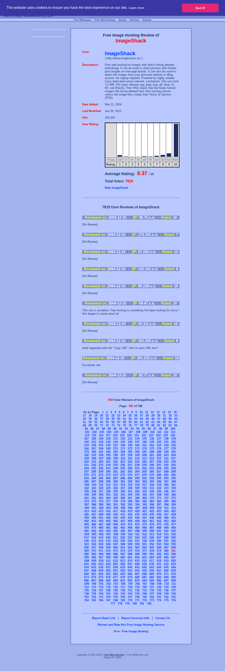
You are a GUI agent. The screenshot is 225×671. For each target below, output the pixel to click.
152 (173, 442)
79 (147, 425)
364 (108, 498)
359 (166, 494)
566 (159, 547)
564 (144, 547)
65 (164, 422)
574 (122, 550)
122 (144, 435)
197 (122, 455)
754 (108, 597)
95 (143, 428)
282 (173, 475)
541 (166, 541)
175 (151, 448)
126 (173, 435)
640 (130, 567)
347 (173, 491)
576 (137, 550)
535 (122, 541)
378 (115, 501)
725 (86, 590)
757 (130, 597)
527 (159, 537)
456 (115, 521)
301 (122, 481)
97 (154, 428)
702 (108, 583)
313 (115, 484)
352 (115, 494)
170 (115, 448)
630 (151, 564)
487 (151, 527)
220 (101, 461)
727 (101, 590)
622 (93, 564)
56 (112, 422)
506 (101, 534)
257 (86, 471)
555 (173, 544)
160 (137, 445)
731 (130, 590)
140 (86, 442)
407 (137, 508)
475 (159, 524)
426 (86, 514)
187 (144, 451)
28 (147, 415)
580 (166, 550)
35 (90, 418)
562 (130, 547)
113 (173, 432)
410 (159, 508)
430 (115, 514)
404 (115, 508)
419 (130, 511)
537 (137, 541)
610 (101, 560)
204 (173, 455)
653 (130, 570)
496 (122, 531)
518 (93, 537)
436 (159, 514)
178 (173, 448)
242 (166, 465)
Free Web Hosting (105, 19)
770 (130, 600)
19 (95, 415)
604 (151, 557)
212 (137, 458)
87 (97, 428)
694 (144, 580)
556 (86, 547)
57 (118, 422)
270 (86, 475)
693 (137, 580)
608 (86, 560)
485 (137, 527)
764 (86, 600)
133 (130, 438)
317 (144, 484)
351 (108, 494)
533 (108, 541)
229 (166, 461)
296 (86, 481)
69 (90, 425)
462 (159, 521)
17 (84, 415)
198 (130, 455)
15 (169, 412)
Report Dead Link (103, 618)
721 (151, 587)
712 (86, 587)
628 (137, 564)
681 (144, 577)
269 (173, 471)
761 (159, 597)
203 (166, 455)
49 (170, 418)
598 (108, 557)
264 (137, 471)
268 (166, 471)
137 (159, 438)
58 (124, 422)
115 (94, 435)
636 (101, 567)
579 (159, 550)
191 (173, 451)
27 (141, 415)
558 (101, 547)
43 (135, 418)
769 (122, 600)
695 (151, 580)
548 (122, 544)
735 (159, 590)
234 (108, 465)
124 (158, 435)
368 (137, 498)
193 (93, 455)
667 (137, 574)
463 (166, 521)
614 (130, 560)
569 (86, 550)
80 (152, 425)
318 (151, 484)
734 (151, 590)
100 (173, 428)
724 (173, 587)
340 (122, 491)
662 (101, 574)
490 (173, 527)
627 (130, 564)
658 (166, 570)
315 (130, 484)
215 (159, 458)
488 (159, 527)
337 (101, 491)
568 (173, 547)
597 (101, 557)
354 (130, 494)
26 (135, 415)
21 (107, 415)
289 (130, 478)
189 (159, 451)
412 (173, 508)
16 (175, 412)
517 (86, 537)
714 (101, 587)
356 (144, 494)
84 (175, 425)
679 (130, 577)
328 (130, 488)
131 (115, 438)
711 (173, 583)
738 (86, 593)
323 (93, 488)
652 (122, 570)
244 (86, 468)
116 (101, 435)
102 (94, 432)
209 (115, 458)
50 (175, 418)
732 (137, 590)
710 (166, 583)
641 (137, 567)
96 (149, 428)
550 (137, 544)
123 (151, 435)
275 (122, 475)
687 (93, 580)
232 (93, 465)
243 (173, 465)
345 (159, 491)
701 (101, 583)
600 (122, 557)
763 (173, 597)
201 (151, 455)
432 (130, 514)
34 (84, 418)
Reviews (134, 19)
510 (130, 534)
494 (108, 531)
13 (158, 412)
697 (166, 580)
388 (93, 504)
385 (166, 501)
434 (144, 514)
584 (101, 554)
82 (164, 425)
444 (122, 517)
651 (115, 570)
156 (108, 445)
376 (101, 501)
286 (108, 478)
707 (144, 583)
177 (166, 448)
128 (93, 438)
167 (93, 448)
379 (122, 501)
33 (175, 415)
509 (123, 534)
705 (130, 583)
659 (173, 570)
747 (151, 593)
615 (137, 560)
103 (101, 432)
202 (159, 455)
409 (152, 508)
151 (166, 442)
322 (86, 488)
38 (107, 418)
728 (108, 590)
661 (93, 574)
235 (115, 465)
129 (101, 438)
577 (144, 550)
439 (86, 517)
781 (142, 603)
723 (166, 587)
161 (144, 445)
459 (137, 521)
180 (93, 451)
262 (122, 471)
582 (86, 554)
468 (108, 524)
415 (101, 511)
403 (108, 508)
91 (120, 428)
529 (173, 537)
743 (122, 593)
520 (108, 537)
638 (115, 567)
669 (151, 574)
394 (137, 504)
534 (115, 541)
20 (101, 415)
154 (93, 445)
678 (122, 577)
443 (115, 517)
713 (93, 587)
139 (173, 438)
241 (159, 465)
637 (108, 567)
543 (86, 544)
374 (86, 501)
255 (166, 468)
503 (173, 531)
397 (159, 504)
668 (144, 574)
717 (122, 587)
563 (137, 547)
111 (159, 432)
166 (86, 448)
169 (108, 448)
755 (115, 597)
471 (130, 524)
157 (115, 445)
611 (108, 560)
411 (166, 508)
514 (159, 534)
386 (173, 501)
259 (101, 471)
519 (101, 537)
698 (173, 580)
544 (93, 544)
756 (122, 597)
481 (108, 527)
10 (141, 412)
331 (151, 488)
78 (141, 425)
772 (144, 600)
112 (166, 432)
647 (86, 570)
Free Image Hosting (135, 631)
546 (108, 544)
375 (93, 501)
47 (158, 418)
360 (173, 494)
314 (122, 484)
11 (146, 412)
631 (159, 564)
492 (93, 531)
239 (144, 465)
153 (86, 445)
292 (151, 478)
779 (127, 603)
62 (147, 422)
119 (122, 435)
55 (107, 422)
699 (86, 583)
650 (108, 570)
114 (87, 435)
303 (137, 481)
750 (173, 593)
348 (86, 494)
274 (115, 475)
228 (159, 461)
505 (94, 534)
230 (173, 461)
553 (159, 544)
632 (166, 564)
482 (115, 527)
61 (141, 422)
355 (137, 494)
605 (159, 557)
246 (101, 468)
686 (86, 580)
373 (173, 498)
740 (101, 593)
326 (115, 488)
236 (122, 465)
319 (159, 484)
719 (137, 587)
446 (137, 517)
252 (144, 468)
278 (144, 475)
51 (84, 422)
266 (151, 471)
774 (159, 600)
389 (101, 504)
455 (108, 521)
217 (173, 458)
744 (130, 593)
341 (130, 491)
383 (151, 501)
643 (151, 567)
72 (107, 425)
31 (164, 415)
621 (86, 564)
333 (166, 488)
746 (144, 593)
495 (115, 531)
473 (144, 524)
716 (115, 587)
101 (87, 432)
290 (137, 478)
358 (159, 494)
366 (122, 498)
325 (108, 488)
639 (122, 567)
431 (122, 514)
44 (141, 418)
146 (130, 442)
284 (93, 478)
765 (93, 600)
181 (101, 451)
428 (101, 514)
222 (115, 461)
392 (122, 504)
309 (86, 484)
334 (173, 488)
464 (173, 521)
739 (93, 593)
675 (101, 577)
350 (101, 494)
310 (94, 484)
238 (137, 465)
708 (152, 583)
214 (151, 458)
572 (108, 550)
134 (137, 438)
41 (124, 418)
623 (101, 564)
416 (108, 511)
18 (90, 415)
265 (144, 471)
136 (151, 438)
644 (159, 567)
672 (173, 574)
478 (86, 527)
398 (166, 504)
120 (129, 435)
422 (151, 511)
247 (108, 468)
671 (166, 574)
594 (173, 554)
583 (93, 554)
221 (108, 461)
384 (159, 501)
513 (151, 534)
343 (144, 491)
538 (144, 541)
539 (151, 541)
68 (84, 425)
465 (86, 524)
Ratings (147, 19)
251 (137, 468)
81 (158, 425)
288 (122, 478)
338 (108, 491)
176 (159, 448)
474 (151, 524)
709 (159, 583)
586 (115, 554)
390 (108, 504)
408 (144, 508)
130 (108, 438)
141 (93, 442)
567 (166, 547)
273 (108, 475)
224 (130, 461)
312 (108, 484)
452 (86, 521)
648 (93, 570)
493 (101, 531)
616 (144, 560)
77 (135, 425)
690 (115, 580)
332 (159, 488)
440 (93, 517)
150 (159, 442)
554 (166, 544)
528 (166, 537)
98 (160, 428)
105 (116, 432)
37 (101, 418)
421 (144, 511)
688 (101, 580)
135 (144, 438)
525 (144, 537)
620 (173, 560)
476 (166, 524)
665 (122, 574)
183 (115, 451)
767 (108, 600)
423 (159, 511)
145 (122, 442)
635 (93, 567)
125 (165, 435)
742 (115, 593)
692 (130, 580)
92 (126, 428)
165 (173, 445)
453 (93, 521)
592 (159, 554)
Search (122, 19)
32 (170, 415)
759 (144, 597)
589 (137, 554)
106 (123, 432)
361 (86, 498)
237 (130, 465)
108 (138, 432)
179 (86, 451)
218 (86, 461)
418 (122, 511)
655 (144, 570)
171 (122, 448)
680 (137, 577)
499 (144, 531)
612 (115, 560)
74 (118, 425)
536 (130, 541)
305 (151, 481)
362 (93, 498)
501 (159, 531)
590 (144, 554)
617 (151, 560)
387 (86, 504)
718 (130, 587)
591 (151, 554)
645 (166, 567)
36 (95, 418)
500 (151, 531)
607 (173, 557)
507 (108, 534)
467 (101, 524)
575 (130, 550)
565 (151, 547)
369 (144, 498)
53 (95, 422)
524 (137, 537)
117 (108, 435)
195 (108, 455)
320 (166, 484)
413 (86, 511)
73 (112, 425)
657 (159, 570)
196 (115, 455)
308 (173, 481)
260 (108, 471)
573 (115, 550)
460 (144, 521)
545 (101, 544)
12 (152, 412)
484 (130, 527)
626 (122, 564)
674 (93, 577)
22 (112, 415)
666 (130, 574)
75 (124, 425)
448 (151, 517)
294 (166, 478)
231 (86, 465)
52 (90, 422)
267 (159, 471)
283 (86, 478)
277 (137, 475)
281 (166, 475)
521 (115, 537)
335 (86, 491)
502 (166, 531)
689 (108, 580)
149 (151, 442)
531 (93, 541)
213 (144, 458)
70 (95, 425)
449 (159, 517)
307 (166, 481)
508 (115, 534)
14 (163, 412)
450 (166, 517)
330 (144, 488)
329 (137, 488)
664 (115, 574)
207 (101, 458)
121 (136, 435)
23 (118, 415)
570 (93, 550)
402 (101, 508)
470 (122, 524)
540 (159, 541)
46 (152, 418)
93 (132, 428)
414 (93, 511)
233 (101, 465)
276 (130, 475)
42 (130, 418)
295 (173, 478)
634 (86, 567)
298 (101, 481)
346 (166, 491)
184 (122, 451)
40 (118, 418)
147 (137, 442)
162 (151, 445)
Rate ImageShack (116, 187)
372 (166, 498)
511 (137, 534)
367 (130, 498)
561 (122, 547)
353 (122, 494)
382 (144, 501)
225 (137, 461)
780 (134, 603)
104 (109, 432)
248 (115, 468)
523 (130, 537)
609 (94, 560)
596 (93, 557)
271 (93, 475)
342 (137, 491)
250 (130, 468)
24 (124, 415)
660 (86, 574)
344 (151, 491)
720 (144, 587)
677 (115, 577)
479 (93, 527)
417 (115, 511)
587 (122, 554)
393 (130, 504)
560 (115, 547)
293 (159, 478)
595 (86, 557)
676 (108, 577)
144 (115, 442)
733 (144, 590)
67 (175, 422)
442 (108, 517)
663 (108, 574)
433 (137, 514)
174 (144, 448)
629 (144, 564)
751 (86, 597)
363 (101, 498)
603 (144, 557)
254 (159, 468)
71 (101, 425)
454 (101, 521)
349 (93, 494)
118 (115, 435)
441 (101, 517)
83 (170, 425)
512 (144, 534)
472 (137, 524)
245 (93, 468)
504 (86, 534)
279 (151, 475)
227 (151, 461)
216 (166, 458)
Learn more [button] (136, 7)
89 (109, 428)
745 (137, 593)
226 (144, 461)
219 (93, 461)
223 (122, 461)
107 (130, 432)
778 (120, 603)
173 (137, 448)
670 (159, 574)
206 (94, 458)
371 (159, 498)
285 (101, 478)
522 (122, 537)
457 (122, 521)
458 (130, 521)
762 (166, 597)
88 (103, 428)
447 (144, 517)
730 (122, 590)
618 (159, 560)
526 (151, 537)
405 (123, 508)
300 (115, 481)
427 (93, 514)
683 (159, 577)
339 (115, 491)
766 (101, 600)
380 (130, 501)
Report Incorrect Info (135, 618)
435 (151, 514)
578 (151, 550)
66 (170, 422)
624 (108, 564)
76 (130, 425)
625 (115, 564)
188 (151, 451)
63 (152, 422)
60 (135, 422)
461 (151, 521)
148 (144, 442)
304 (144, 481)
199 (137, 455)
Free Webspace (82, 19)
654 (137, 570)
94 (137, 428)
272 (101, 475)
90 (114, 428)
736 (166, 590)
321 (173, 484)
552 (151, 544)
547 (115, 544)
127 (86, 438)
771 (137, 600)
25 (130, 415)
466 (93, 524)
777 (113, 603)
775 (166, 600)
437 (166, 514)
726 (93, 590)
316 (137, 484)
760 (151, 597)
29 (152, 415)
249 (122, 468)
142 (101, 442)
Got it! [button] (200, 8)
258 (93, 471)
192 (86, 455)
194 (101, 455)
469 (115, 524)
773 (151, 600)
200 (144, 455)
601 (130, 557)
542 (173, 541)
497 (130, 531)
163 (159, 445)
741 (108, 593)
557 (93, 547)
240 (151, 465)
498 (137, 531)
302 (130, 481)
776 (173, 600)
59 (130, 422)
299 (108, 481)
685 (173, 577)
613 (122, 560)
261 (115, 471)
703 (115, 583)
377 (108, 501)
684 (166, 577)
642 (144, 567)
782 (149, 603)
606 (166, 557)
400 (86, 508)
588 (130, 554)
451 (173, 517)
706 (137, 583)
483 (122, 527)
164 (166, 445)
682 (151, 577)
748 (159, 593)
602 (137, 557)
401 (94, 508)
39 (112, 418)
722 (159, 587)
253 (151, 468)
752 (93, 597)
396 (151, 504)
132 (122, 438)
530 (86, 541)
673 (86, 577)
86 (92, 428)
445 (130, 517)
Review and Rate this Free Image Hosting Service (131, 624)
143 (108, 442)
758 (137, 597)
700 (94, 583)
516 (173, 534)
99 (166, 428)
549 (130, 544)
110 (152, 432)
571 (101, 550)
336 (93, 491)
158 (122, 445)
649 (101, 570)
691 (122, 580)
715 (108, 587)
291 (144, 478)
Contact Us (162, 618)
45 (147, 418)
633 (173, 564)
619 (166, 560)
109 (145, 432)
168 (101, 448)
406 (130, 508)
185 (130, 451)
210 (123, 458)
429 (108, 514)
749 (166, 593)
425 (173, 511)
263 (130, 471)
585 (108, 554)
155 (101, 445)
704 (123, 583)
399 (173, 504)
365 (115, 498)
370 (151, 498)
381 (137, 501)
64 (158, 422)
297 (93, 481)
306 (159, 481)
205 (86, 458)
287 (115, 478)
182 (108, 451)
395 (144, 504)
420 (137, 511)
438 (173, 514)
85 (86, 428)
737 (173, 590)
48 (164, 418)
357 (151, 494)
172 (130, 448)
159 (130, 445)
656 (151, 570)
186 (137, 451)
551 (144, 544)
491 (86, 531)
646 (173, 567)
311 (101, 484)
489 (166, 527)
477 (173, 524)
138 (166, 438)
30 (158, 415)
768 (115, 600)
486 (144, 527)
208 (108, 458)
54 (101, 422)
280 (159, 475)
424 (166, 511)
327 (122, 488)
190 (166, 451)
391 (115, 504)
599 (115, 557)
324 (101, 488)
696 (159, 580)
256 (173, 468)
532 (101, 541)
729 (115, 590)
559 (108, 547)
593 (166, 554)
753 (101, 597)
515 (166, 534)
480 (101, 527)
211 (130, 458)
